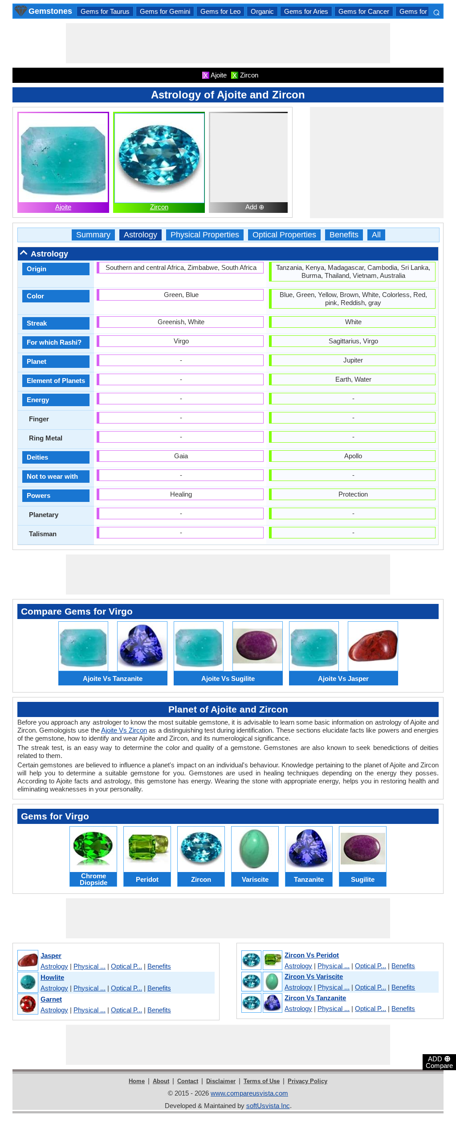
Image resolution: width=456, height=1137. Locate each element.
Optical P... (126, 966)
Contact (187, 1081)
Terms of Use (262, 1081)
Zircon (159, 207)
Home (137, 1081)
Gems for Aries (306, 11)
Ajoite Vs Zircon (124, 730)
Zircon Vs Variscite (314, 976)
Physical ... (89, 966)
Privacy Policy (307, 1081)
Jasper (51, 955)
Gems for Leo (220, 11)
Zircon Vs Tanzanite (315, 998)
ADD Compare (439, 1061)
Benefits (344, 235)
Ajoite (63, 207)
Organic (262, 11)
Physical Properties (205, 235)
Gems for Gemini (165, 11)
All (376, 235)
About (161, 1081)
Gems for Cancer (363, 11)
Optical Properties (284, 235)
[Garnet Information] (27, 1004)
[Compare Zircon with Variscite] (261, 982)
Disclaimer (221, 1081)
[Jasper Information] (27, 961)
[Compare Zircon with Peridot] (261, 960)
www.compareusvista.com (249, 1093)
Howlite (52, 977)
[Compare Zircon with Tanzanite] (261, 1003)
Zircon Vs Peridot (312, 955)
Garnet (51, 999)
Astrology (140, 235)
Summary (93, 235)
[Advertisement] (228, 43)
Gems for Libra (421, 11)
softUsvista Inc (268, 1105)
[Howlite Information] (27, 983)
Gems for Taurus (105, 11)
